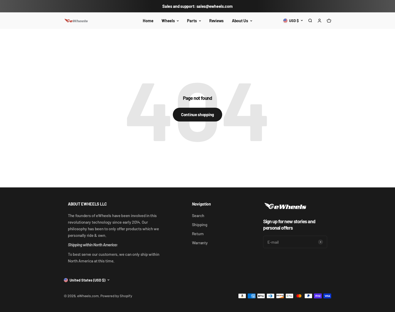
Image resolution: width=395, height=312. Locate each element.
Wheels (168, 20)
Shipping (199, 224)
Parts (192, 20)
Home (148, 20)
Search (198, 215)
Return (198, 233)
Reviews (216, 20)
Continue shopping (197, 114)
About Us (240, 20)
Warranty (200, 242)
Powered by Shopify (116, 295)
